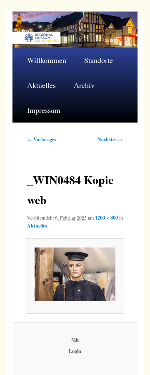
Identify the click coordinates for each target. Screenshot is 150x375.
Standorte (98, 60)
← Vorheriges (41, 139)
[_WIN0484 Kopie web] (75, 274)
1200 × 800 (106, 217)
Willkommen (46, 60)
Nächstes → (110, 139)
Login (75, 351)
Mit (75, 339)
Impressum (43, 110)
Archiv (84, 85)
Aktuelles (41, 85)
